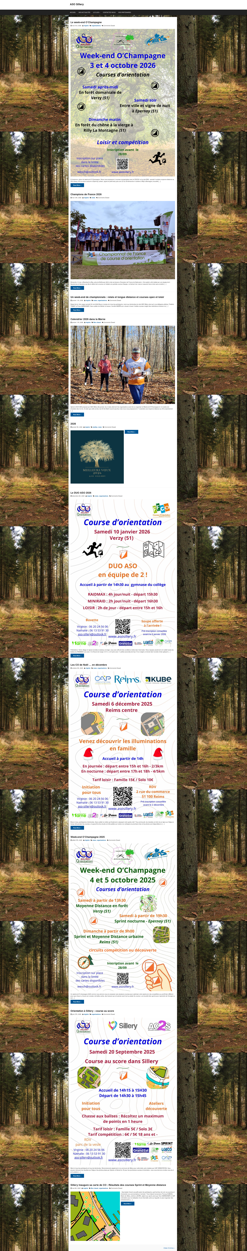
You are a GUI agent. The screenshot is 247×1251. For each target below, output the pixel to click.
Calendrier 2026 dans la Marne (88, 319)
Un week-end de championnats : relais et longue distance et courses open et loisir (117, 297)
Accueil (73, 12)
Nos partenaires (124, 12)
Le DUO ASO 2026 (81, 492)
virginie (86, 26)
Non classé (97, 322)
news (93, 198)
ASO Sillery (77, 4)
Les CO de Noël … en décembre (89, 664)
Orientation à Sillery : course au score (92, 1011)
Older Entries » (169, 1248)
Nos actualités (84, 12)
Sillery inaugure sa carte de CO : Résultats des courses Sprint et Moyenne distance (118, 1185)
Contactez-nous (109, 12)
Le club (96, 12)
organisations (96, 26)
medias (95, 427)
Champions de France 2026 (86, 194)
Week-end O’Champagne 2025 (88, 837)
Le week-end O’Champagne (86, 22)
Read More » (77, 185)
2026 (73, 423)
